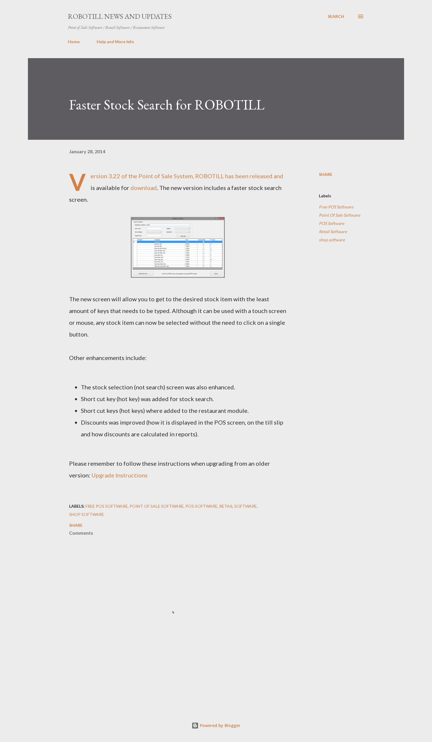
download (143, 187)
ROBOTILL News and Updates (120, 16)
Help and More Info (115, 41)
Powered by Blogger (219, 725)
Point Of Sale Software (339, 215)
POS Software (331, 223)
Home (74, 41)
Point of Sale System (165, 175)
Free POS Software (336, 206)
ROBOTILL (209, 175)
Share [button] (325, 174)
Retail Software (333, 231)
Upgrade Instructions (119, 475)
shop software (332, 239)
